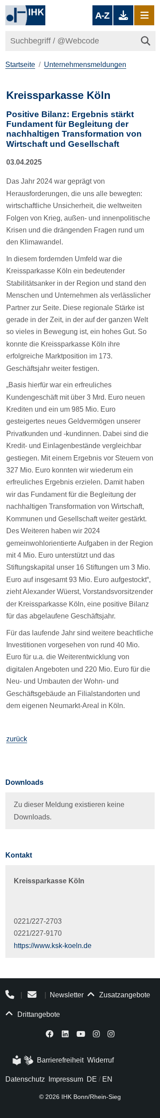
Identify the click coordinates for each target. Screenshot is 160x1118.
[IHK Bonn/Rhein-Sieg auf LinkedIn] (65, 1033)
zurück (16, 739)
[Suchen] (146, 41)
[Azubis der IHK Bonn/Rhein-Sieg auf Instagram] (111, 1033)
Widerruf (100, 1060)
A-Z (102, 15)
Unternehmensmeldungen (85, 64)
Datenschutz (25, 1079)
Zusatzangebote (123, 995)
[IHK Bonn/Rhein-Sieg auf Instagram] (96, 1033)
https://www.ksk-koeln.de (53, 945)
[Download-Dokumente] (123, 15)
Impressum (65, 1079)
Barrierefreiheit (60, 1060)
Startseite (20, 64)
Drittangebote (38, 1014)
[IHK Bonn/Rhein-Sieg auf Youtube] (80, 1033)
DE (92, 1079)
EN (107, 1079)
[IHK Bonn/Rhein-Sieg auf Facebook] (50, 1033)
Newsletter (67, 995)
